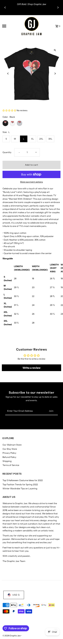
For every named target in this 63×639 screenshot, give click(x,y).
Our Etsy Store (10, 449)
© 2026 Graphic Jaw (12, 635)
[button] (9, 110)
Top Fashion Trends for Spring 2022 (20, 484)
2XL (41, 139)
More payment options (31, 182)
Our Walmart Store (12, 445)
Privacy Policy (9, 453)
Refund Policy (9, 457)
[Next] (57, 7)
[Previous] (5, 7)
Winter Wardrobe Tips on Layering (20, 488)
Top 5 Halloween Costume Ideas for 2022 (23, 480)
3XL (50, 139)
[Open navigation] (10, 26)
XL (32, 139)
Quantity (7, 152)
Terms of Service (11, 465)
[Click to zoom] (55, 50)
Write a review (31, 367)
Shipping (7, 461)
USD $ (16, 595)
